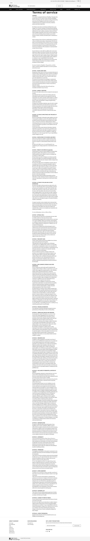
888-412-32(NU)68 (61, 1)
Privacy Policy (11, 528)
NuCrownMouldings (27, 538)
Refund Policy (11, 530)
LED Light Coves (30, 523)
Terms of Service (12, 532)
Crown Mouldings (30, 524)
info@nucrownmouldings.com (70, 1)
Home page (11, 523)
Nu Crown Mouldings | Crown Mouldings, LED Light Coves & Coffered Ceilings (14, 6)
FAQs (10, 525)
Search (59, 5)
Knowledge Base (12, 524)
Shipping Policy (11, 531)
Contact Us (11, 527)
